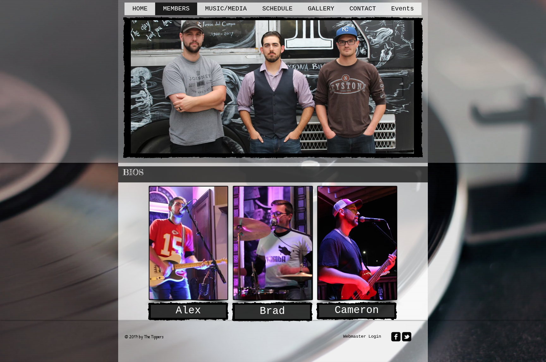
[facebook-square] (396, 336)
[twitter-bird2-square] (406, 336)
